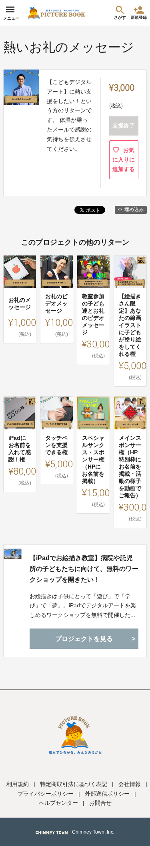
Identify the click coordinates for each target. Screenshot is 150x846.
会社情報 (129, 784)
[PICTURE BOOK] (56, 13)
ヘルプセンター (58, 803)
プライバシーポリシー (46, 793)
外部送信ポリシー (107, 793)
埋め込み (134, 209)
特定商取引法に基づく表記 (73, 784)
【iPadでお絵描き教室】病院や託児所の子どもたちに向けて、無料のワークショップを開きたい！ (84, 569)
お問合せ (100, 803)
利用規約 (17, 784)
